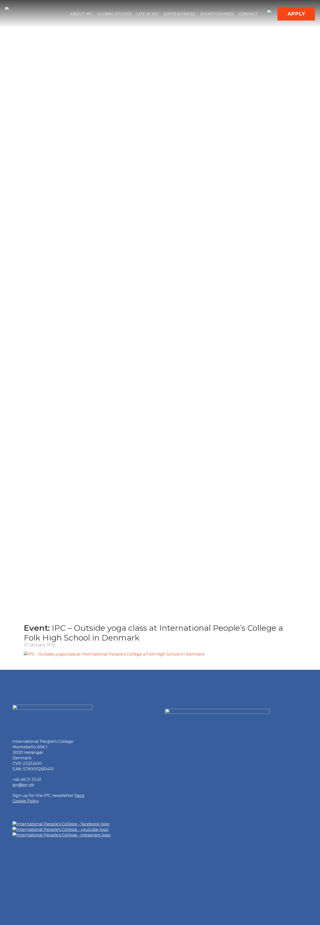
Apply (296, 14)
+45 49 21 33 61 (26, 779)
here (79, 795)
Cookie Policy (25, 801)
